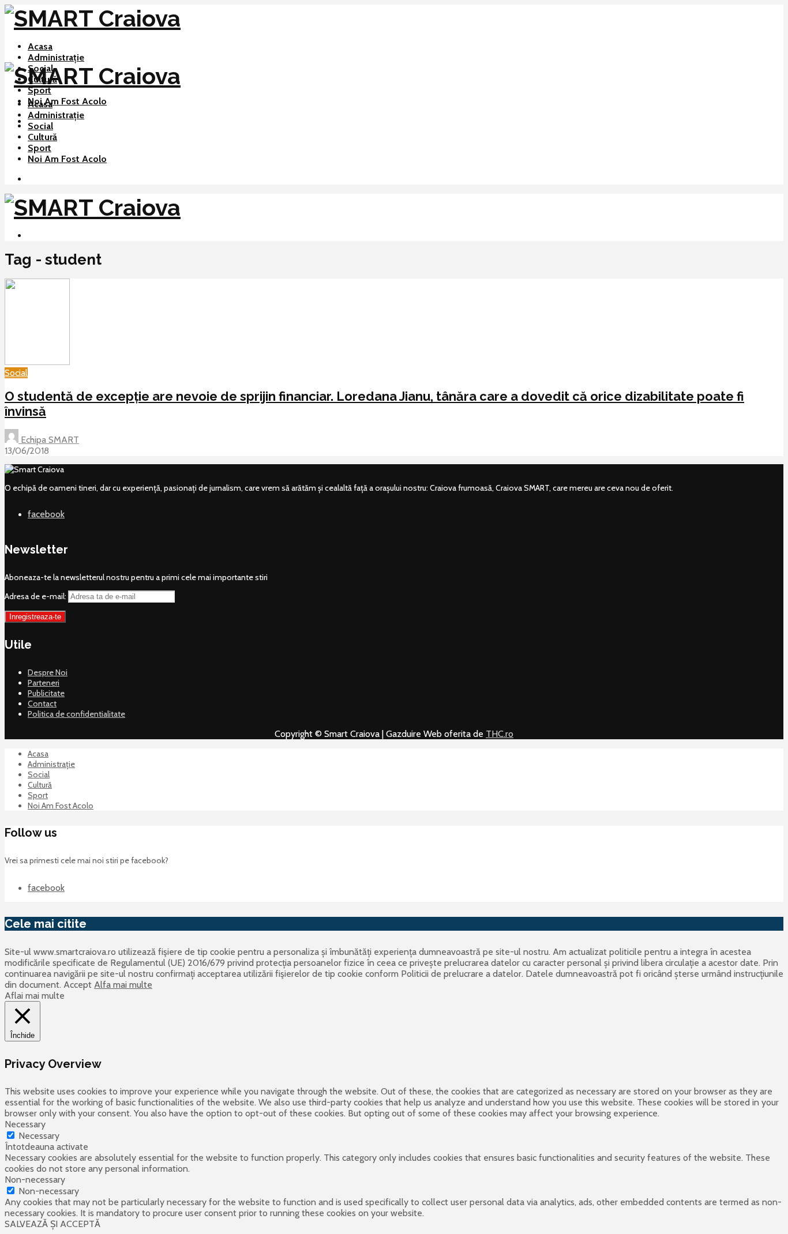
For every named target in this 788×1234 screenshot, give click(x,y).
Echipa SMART (48, 439)
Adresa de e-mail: (36, 596)
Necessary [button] (25, 1124)
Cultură (42, 136)
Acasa (40, 46)
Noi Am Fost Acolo (67, 101)
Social (40, 126)
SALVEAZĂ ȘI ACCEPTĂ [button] (52, 1223)
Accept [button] (77, 984)
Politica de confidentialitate (76, 714)
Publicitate (46, 693)
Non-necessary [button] (35, 1179)
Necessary (38, 1135)
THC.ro (499, 733)
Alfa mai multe (123, 984)
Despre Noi (47, 672)
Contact (42, 703)
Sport (39, 90)
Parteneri (43, 683)
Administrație (56, 57)
